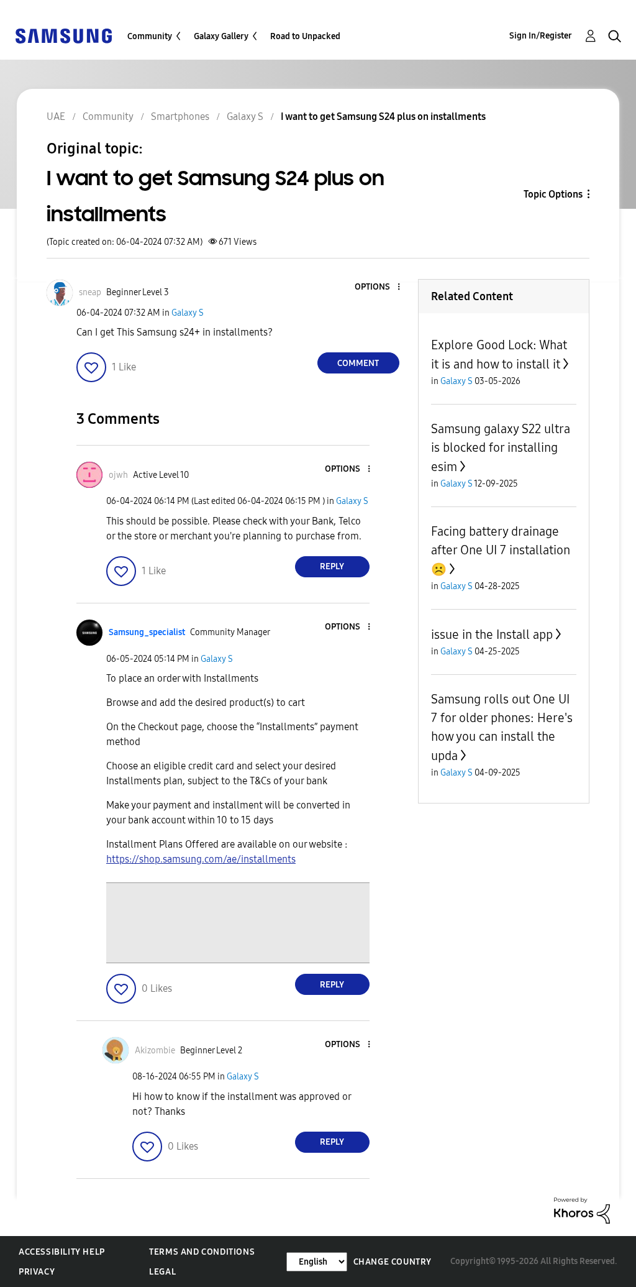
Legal (162, 1271)
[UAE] (63, 35)
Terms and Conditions (202, 1252)
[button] (377, 287)
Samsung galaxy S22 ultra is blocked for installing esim (500, 447)
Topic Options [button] (553, 194)
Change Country (392, 1262)
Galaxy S (187, 313)
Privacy (37, 1271)
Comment (358, 363)
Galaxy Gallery (221, 36)
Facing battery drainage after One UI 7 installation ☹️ (500, 550)
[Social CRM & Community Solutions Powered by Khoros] (582, 1210)
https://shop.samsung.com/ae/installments (201, 859)
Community (149, 36)
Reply (332, 566)
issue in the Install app (492, 634)
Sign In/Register (540, 35)
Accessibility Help (62, 1252)
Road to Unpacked (305, 36)
